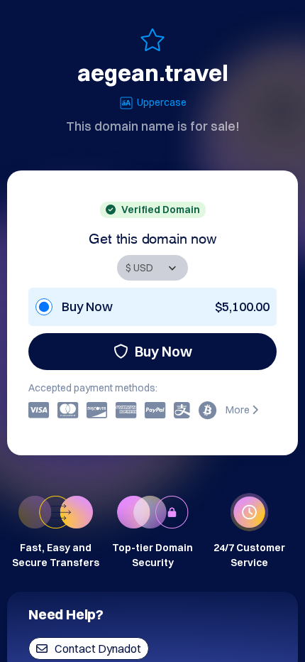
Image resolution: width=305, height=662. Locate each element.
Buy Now (163, 351)
